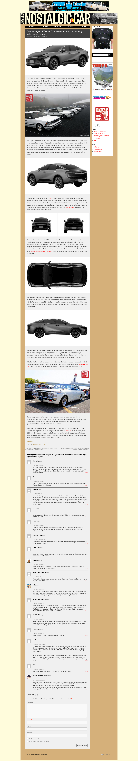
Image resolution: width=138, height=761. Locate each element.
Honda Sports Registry (100, 133)
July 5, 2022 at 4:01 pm (38, 669)
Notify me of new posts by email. (39, 741)
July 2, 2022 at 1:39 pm (38, 619)
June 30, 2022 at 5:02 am (39, 465)
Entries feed (97, 148)
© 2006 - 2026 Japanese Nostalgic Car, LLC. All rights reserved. (36, 754)
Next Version (46, 443)
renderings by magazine (41, 251)
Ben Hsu (44, 36)
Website (29, 732)
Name (29, 720)
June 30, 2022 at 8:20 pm (39, 564)
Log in (95, 146)
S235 (38, 444)
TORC (95, 140)
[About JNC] (83, 27)
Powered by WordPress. (107, 754)
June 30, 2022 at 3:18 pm (39, 513)
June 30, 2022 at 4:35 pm (39, 525)
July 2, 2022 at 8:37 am (38, 603)
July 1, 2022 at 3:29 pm (38, 589)
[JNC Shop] (70, 27)
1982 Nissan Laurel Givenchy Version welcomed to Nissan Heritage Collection (75, 449)
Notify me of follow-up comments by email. (42, 739)
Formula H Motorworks (100, 131)
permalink (30, 441)
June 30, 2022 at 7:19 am (39, 493)
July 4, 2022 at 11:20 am (39, 644)
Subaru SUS (70, 207)
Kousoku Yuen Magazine (100, 137)
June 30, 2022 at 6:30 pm (39, 552)
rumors (51, 198)
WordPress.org (98, 151)
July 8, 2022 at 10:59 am (39, 680)
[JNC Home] (31, 27)
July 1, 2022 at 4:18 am (38, 577)
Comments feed (98, 149)
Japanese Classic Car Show (101, 135)
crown (34, 444)
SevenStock (97, 138)
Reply (86, 472)
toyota (42, 444)
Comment (30, 702)
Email (29, 726)
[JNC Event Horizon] (44, 27)
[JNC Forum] (57, 27)
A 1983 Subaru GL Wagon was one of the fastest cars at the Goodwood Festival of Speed (41, 449)
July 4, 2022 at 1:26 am (38, 633)
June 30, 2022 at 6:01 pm (39, 539)
